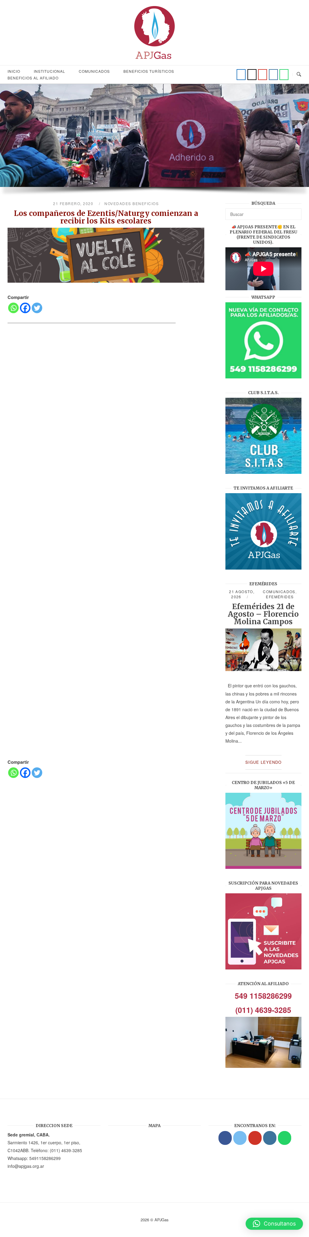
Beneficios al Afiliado (33, 77)
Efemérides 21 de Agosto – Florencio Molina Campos (263, 614)
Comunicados (94, 71)
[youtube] (262, 74)
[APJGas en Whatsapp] (283, 74)
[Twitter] (251, 74)
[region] (154, 142)
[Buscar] (294, 211)
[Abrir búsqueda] (298, 74)
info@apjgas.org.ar (26, 1166)
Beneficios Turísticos (148, 71)
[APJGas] (225, 1138)
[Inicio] (154, 61)
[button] (274, 1224)
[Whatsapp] (13, 308)
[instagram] (273, 74)
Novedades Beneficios (131, 203)
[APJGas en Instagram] (269, 1138)
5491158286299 (45, 1158)
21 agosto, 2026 (241, 594)
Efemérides (280, 596)
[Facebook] (241, 74)
